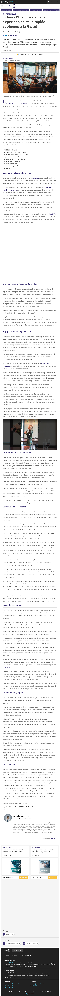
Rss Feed (21, 955)
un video (36, 178)
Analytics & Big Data (37, 10)
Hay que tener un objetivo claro (14, 157)
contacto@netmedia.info (37, 984)
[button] (4, 6)
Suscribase (16, 950)
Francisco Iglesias (8, 58)
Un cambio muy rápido (11, 166)
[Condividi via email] (11, 36)
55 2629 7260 (33, 985)
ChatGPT (52, 214)
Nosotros (7, 955)
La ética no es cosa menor (12, 161)
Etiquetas (14, 955)
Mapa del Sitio (29, 994)
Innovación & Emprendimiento (9, 10)
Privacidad (28, 955)
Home (4, 32)
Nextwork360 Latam (10, 963)
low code (7, 667)
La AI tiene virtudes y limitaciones (15, 152)
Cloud (52, 10)
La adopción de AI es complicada (14, 159)
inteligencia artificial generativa (17, 103)
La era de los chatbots (11, 164)
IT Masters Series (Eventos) (16, 32)
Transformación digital (24, 10)
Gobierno (46, 10)
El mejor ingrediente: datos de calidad (16, 154)
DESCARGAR (23, 877)
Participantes (8, 168)
